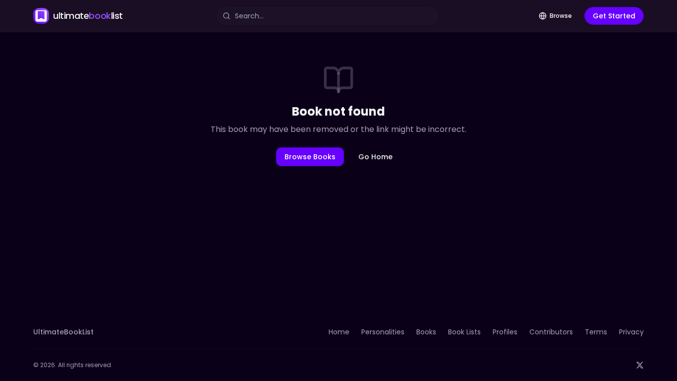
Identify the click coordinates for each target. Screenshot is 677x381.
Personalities (382, 332)
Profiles (505, 332)
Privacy (631, 332)
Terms (596, 332)
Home (339, 332)
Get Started (614, 16)
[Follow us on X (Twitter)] (640, 365)
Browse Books (310, 157)
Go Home (375, 157)
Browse (561, 15)
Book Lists (464, 332)
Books (426, 332)
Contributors (551, 332)
